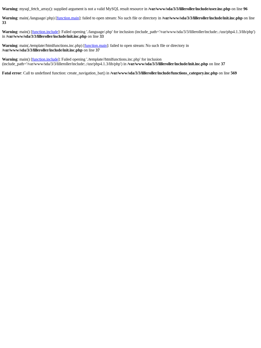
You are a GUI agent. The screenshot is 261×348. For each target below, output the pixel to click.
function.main (68, 18)
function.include (45, 32)
